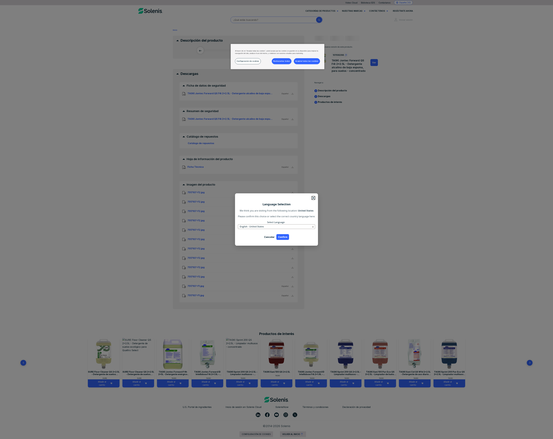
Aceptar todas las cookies (306, 61)
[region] (277, 56)
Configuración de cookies (248, 61)
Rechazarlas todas (281, 61)
